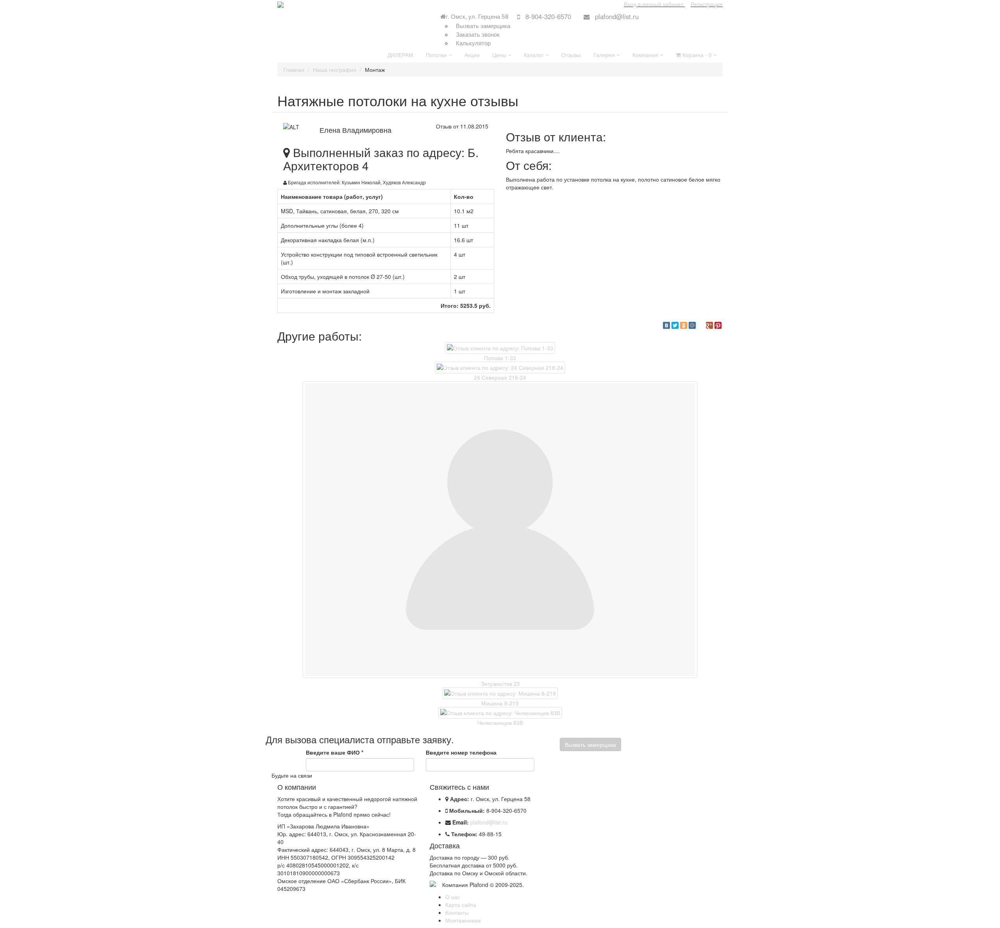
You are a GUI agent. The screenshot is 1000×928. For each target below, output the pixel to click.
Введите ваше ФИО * (334, 752)
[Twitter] (675, 325)
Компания (646, 55)
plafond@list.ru (617, 16)
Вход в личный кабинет (653, 4)
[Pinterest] (717, 325)
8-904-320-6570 (548, 16)
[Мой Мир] (692, 325)
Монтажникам (463, 920)
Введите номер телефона (461, 752)
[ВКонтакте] (666, 325)
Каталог (534, 55)
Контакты (457, 912)
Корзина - (696, 55)
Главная (293, 69)
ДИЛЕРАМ (400, 55)
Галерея (604, 55)
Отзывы (571, 55)
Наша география (334, 69)
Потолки (437, 55)
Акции (472, 55)
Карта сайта (460, 904)
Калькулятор (473, 42)
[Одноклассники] (683, 325)
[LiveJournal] (700, 325)
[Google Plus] (709, 325)
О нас (452, 897)
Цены (500, 55)
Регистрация (707, 4)
